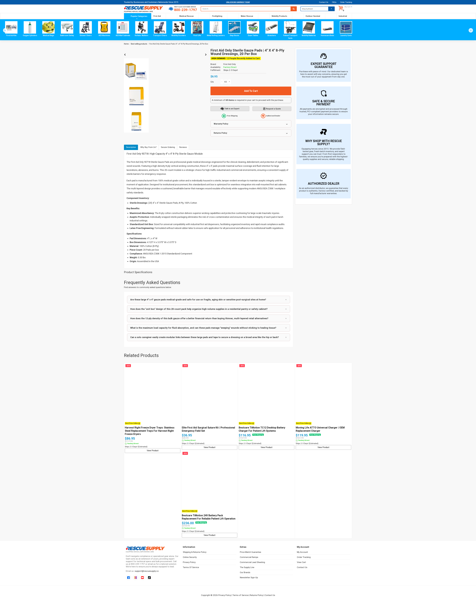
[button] (208, 299)
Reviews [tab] (183, 147)
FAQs (334, 2)
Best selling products (139, 44)
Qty (212, 82)
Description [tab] (131, 147)
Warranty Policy (221, 124)
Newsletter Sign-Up (249, 577)
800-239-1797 (185, 10)
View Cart (301, 562)
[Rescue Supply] (144, 7)
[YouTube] (142, 577)
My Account (302, 552)
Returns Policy (220, 133)
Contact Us (323, 2)
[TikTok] (149, 577)
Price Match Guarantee (250, 552)
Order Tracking (346, 2)
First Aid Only (229, 64)
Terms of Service (191, 567)
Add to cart (251, 90)
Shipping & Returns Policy (194, 552)
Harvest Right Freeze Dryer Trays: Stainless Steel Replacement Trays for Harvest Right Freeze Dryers (149, 431)
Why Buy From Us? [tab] (148, 147)
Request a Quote (273, 109)
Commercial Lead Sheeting (252, 562)
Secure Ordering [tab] (168, 147)
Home (126, 44)
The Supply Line (247, 567)
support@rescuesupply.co (147, 571)
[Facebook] (128, 577)
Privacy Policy (189, 562)
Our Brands (245, 572)
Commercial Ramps (249, 557)
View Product (152, 450)
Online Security (190, 557)
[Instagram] (135, 577)
